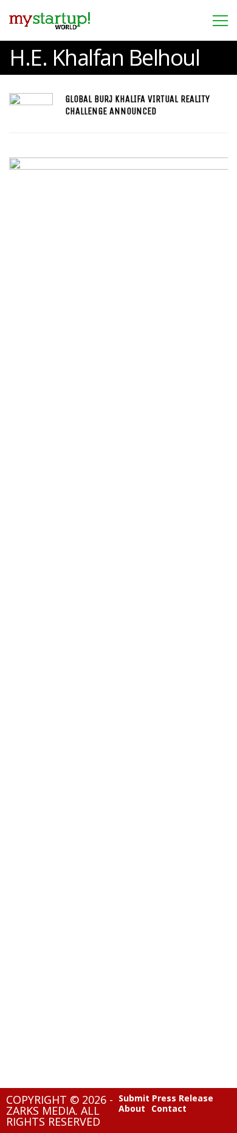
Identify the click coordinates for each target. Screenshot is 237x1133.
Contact (169, 1108)
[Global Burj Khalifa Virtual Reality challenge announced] (31, 104)
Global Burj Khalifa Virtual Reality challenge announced (137, 105)
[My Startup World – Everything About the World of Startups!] (49, 33)
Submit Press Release (165, 1098)
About (131, 1108)
